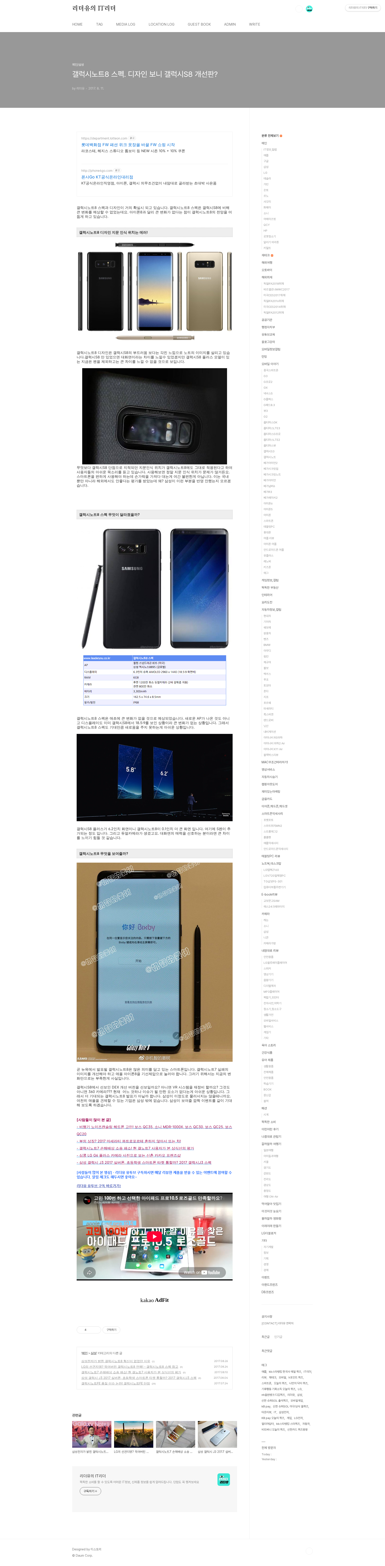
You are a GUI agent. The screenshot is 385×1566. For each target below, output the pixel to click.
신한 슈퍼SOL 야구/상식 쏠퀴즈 (290, 1406)
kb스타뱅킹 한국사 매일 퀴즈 (285, 1371)
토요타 (267, 685)
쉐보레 (267, 627)
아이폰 (267, 515)
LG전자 (298, 1418)
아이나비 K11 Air (273, 749)
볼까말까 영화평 (271, 1218)
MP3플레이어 (271, 991)
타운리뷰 (266, 1412)
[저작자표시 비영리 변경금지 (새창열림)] (126, 1330)
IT (275, 1412)
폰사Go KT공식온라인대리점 (107, 177)
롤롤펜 (267, 837)
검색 (299, 9)
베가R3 (268, 492)
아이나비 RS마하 (273, 737)
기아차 (267, 621)
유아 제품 (267, 1060)
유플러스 (268, 555)
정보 (266, 1252)
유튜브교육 (268, 334)
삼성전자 (284, 1412)
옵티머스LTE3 (272, 428)
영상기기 (268, 974)
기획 (266, 1258)
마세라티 (268, 708)
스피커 (267, 968)
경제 (266, 1270)
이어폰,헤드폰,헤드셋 (274, 806)
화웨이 (267, 207)
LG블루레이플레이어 (275, 962)
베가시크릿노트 (272, 474)
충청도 (267, 1190)
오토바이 (267, 270)
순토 (266, 190)
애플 (266, 155)
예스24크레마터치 (274, 906)
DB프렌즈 (268, 1292)
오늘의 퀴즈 (280, 1383)
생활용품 (268, 1066)
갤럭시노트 (270, 457)
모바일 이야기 (270, 364)
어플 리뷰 (269, 538)
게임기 (267, 1032)
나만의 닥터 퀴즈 (298, 1383)
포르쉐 (267, 702)
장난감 (267, 1095)
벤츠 (266, 639)
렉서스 (267, 674)
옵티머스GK (270, 422)
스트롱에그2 (271, 831)
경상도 (267, 1185)
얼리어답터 (268, 1423)
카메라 (266, 914)
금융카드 (267, 799)
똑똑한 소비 (269, 1122)
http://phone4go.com (97, 170)
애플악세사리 (271, 843)
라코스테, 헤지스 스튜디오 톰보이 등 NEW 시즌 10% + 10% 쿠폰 (133, 151)
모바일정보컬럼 (271, 349)
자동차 (306, 1423)
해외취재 (267, 277)
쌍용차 (267, 633)
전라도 (267, 1179)
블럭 (266, 1101)
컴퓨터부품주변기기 (275, 887)
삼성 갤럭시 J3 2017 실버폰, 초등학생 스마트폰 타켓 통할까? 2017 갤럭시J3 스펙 (139, 1378)
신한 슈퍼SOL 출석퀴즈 (275, 1400)
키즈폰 (267, 567)
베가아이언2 (271, 463)
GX (266, 387)
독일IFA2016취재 (274, 301)
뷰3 (266, 410)
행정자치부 (268, 327)
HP (265, 230)
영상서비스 (268, 769)
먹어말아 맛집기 (271, 1204)
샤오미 (267, 201)
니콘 (266, 937)
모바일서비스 (271, 1020)
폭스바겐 (268, 714)
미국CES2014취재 (275, 306)
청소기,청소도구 (272, 1009)
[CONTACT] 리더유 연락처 (277, 1323)
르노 (266, 196)
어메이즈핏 (270, 219)
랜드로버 (268, 720)
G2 (266, 416)
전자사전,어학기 (272, 1003)
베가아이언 (270, 480)
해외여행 (267, 262)
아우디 (267, 650)
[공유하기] (90, 1330)
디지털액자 (270, 986)
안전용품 (268, 957)
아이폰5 (268, 509)
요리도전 (267, 602)
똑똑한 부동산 (270, 587)
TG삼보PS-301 (273, 881)
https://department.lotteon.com (104, 138)
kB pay (266, 1406)
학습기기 (268, 1083)
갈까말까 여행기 (271, 1144)
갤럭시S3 (269, 451)
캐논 (266, 920)
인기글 (278, 1337)
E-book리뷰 (269, 894)
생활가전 (268, 1015)
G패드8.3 (269, 405)
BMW (267, 645)
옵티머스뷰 (270, 445)
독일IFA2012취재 (274, 312)
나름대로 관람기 (271, 1136)
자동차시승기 (270, 777)
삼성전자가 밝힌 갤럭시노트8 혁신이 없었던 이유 (115, 1361)
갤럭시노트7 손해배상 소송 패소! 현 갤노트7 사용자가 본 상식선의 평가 (131, 1372)
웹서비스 (268, 1026)
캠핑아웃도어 (270, 784)
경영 (266, 1264)
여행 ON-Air (271, 1196)
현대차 (267, 616)
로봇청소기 (270, 236)
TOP (309, 1551)
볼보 (266, 668)
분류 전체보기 (270, 135)
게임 (289, 1418)
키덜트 (267, 248)
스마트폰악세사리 (272, 813)
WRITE (254, 24)
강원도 (267, 1173)
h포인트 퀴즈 (296, 1377)
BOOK (268, 1089)
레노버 (267, 561)
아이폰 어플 (270, 544)
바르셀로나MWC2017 (277, 289)
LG (265, 172)
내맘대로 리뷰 (270, 950)
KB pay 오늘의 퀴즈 (273, 1418)
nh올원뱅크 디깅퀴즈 (273, 1395)
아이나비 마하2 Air (274, 743)
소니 (266, 213)
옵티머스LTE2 (272, 439)
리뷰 (264, 1377)
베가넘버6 (269, 486)
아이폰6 (268, 503)
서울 (266, 1162)
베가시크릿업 (271, 468)
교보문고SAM (271, 900)
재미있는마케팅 (271, 791)
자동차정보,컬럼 (271, 609)
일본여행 (268, 1150)
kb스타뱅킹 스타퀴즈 (288, 1423)
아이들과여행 (271, 1156)
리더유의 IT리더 (94, 9)
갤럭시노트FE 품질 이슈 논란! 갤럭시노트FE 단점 (115, 1383)
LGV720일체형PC (275, 875)
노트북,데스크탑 (271, 863)
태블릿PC (269, 526)
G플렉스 (268, 399)
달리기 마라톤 (271, 242)
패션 (264, 1108)
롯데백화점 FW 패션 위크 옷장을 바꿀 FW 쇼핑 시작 (128, 144)
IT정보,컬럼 (270, 149)
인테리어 (267, 595)
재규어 (267, 662)
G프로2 (268, 382)
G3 (266, 376)
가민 (266, 184)
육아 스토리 (269, 1045)
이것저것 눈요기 (271, 1211)
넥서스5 (268, 393)
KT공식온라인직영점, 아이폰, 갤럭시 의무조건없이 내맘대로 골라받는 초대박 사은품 (149, 183)
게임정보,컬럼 (270, 580)
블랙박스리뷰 (271, 755)
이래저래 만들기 (271, 1226)
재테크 (266, 255)
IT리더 (307, 1371)
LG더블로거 (269, 1233)
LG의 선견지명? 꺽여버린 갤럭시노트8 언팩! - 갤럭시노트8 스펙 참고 (129, 1366)
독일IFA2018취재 (274, 283)
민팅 (264, 356)
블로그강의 (268, 342)
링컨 (266, 656)
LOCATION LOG (161, 24)
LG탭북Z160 (271, 870)
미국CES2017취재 (274, 295)
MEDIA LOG (125, 24)
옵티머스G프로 (272, 434)
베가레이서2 (271, 497)
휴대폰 (267, 532)
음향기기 (268, 980)
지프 (266, 697)
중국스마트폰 (271, 370)
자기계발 (268, 1247)
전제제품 (268, 1072)
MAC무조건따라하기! (275, 762)
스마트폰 (268, 521)
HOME (77, 24)
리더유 (291, 1395)
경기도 (267, 1167)
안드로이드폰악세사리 (276, 849)
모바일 (282, 1377)
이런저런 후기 (270, 1129)
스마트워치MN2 (273, 825)
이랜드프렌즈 (270, 1284)
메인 (85, 1353)
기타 (266, 1038)
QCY (267, 225)
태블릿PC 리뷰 (271, 856)
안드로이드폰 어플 (274, 549)
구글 (266, 161)
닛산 (266, 726)
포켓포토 (268, 820)
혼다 (266, 691)
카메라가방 (270, 943)
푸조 (266, 679)
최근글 (266, 1337)
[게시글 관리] (96, 1330)
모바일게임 (297, 1400)
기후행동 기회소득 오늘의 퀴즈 (278, 1389)
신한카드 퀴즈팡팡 (297, 1429)
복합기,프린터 (271, 997)
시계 (266, 1114)
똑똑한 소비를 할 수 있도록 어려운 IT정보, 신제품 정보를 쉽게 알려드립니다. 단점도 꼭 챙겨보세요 (139, 1482)
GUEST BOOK (199, 24)
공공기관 (267, 320)
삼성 (93, 1353)
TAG (99, 24)
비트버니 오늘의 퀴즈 (273, 1429)
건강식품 (267, 1052)
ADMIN (230, 24)
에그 (266, 573)
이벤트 (266, 1277)
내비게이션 (270, 731)
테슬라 (267, 178)
